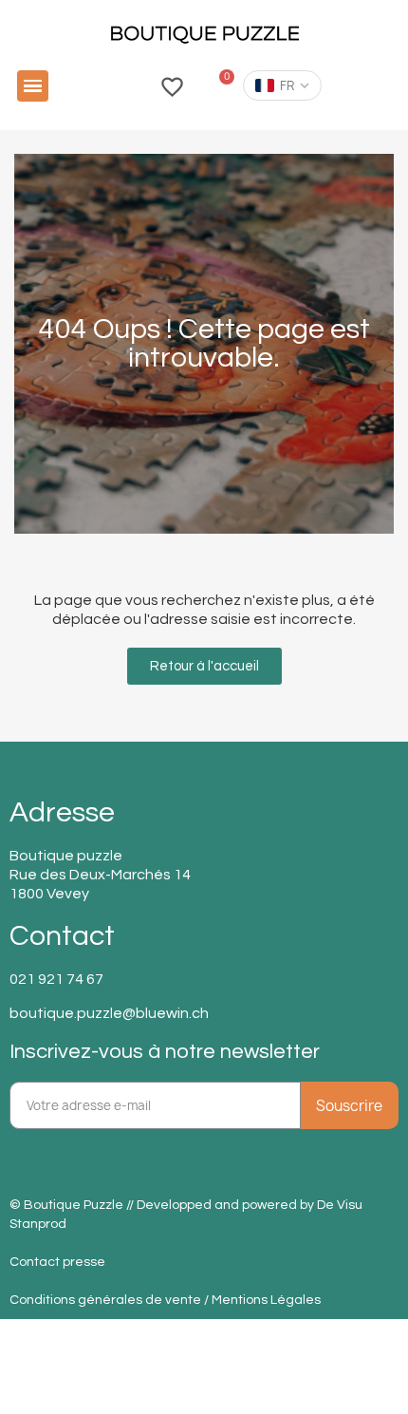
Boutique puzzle (65, 855)
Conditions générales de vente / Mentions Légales (165, 1300)
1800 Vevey (49, 893)
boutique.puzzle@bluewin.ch (109, 1013)
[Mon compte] (129, 85)
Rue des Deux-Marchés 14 (100, 874)
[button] (32, 86)
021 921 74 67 (56, 979)
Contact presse (57, 1262)
